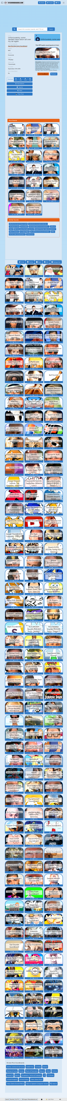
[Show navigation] (63, 2)
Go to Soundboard (43, 74)
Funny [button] (31, 262)
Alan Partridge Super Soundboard (17, 46)
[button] (41, 1099)
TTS (17, 1099)
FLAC (25, 80)
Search (51, 29)
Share (20, 90)
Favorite (21, 87)
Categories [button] (56, 262)
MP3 (16, 80)
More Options (20, 83)
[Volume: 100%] (60, 1099)
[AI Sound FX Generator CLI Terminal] (20, 1099)
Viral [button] (22, 262)
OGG (30, 80)
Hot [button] (47, 262)
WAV (21, 80)
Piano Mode (21, 94)
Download (10, 79)
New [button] (39, 262)
